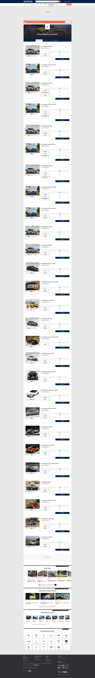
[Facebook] (59, 665)
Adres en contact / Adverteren (32, 667)
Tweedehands (45, 4)
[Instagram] (61, 665)
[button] (55, 585)
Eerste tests (47, 658)
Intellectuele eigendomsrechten (47, 663)
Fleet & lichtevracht (51, 4)
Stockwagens (36, 658)
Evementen (24, 660)
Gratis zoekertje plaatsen (37, 660)
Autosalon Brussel (25, 657)
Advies (41, 4)
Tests (28, 4)
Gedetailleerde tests (48, 660)
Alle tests (47, 657)
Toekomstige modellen (26, 658)
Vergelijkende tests (48, 661)
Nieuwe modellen (25, 661)
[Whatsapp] (67, 665)
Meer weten (62, 59)
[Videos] (59, 668)
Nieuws (25, 4)
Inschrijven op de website (61, 657)
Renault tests (43, 584)
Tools (37, 4)
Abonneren (69, 4)
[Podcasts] (61, 668)
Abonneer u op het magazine (62, 658)
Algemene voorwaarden (37, 663)
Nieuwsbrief (65, 667)
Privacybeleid (31, 663)
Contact (61, 662)
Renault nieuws (42, 606)
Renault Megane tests (50, 584)
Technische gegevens (55, 40)
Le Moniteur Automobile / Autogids (32, 668)
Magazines (56, 4)
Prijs (46, 40)
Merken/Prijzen (33, 4)
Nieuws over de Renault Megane (50, 606)
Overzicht (39, 40)
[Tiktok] (65, 665)
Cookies (41, 663)
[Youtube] (63, 665)
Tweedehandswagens (37, 657)
